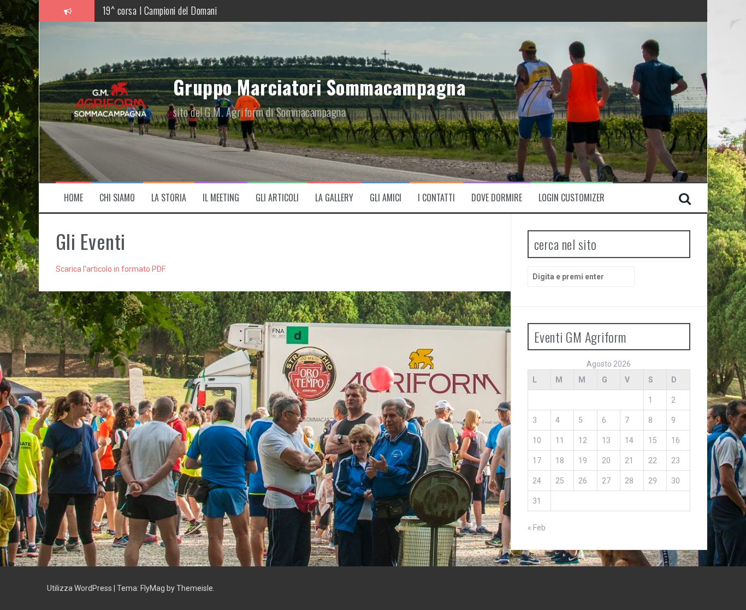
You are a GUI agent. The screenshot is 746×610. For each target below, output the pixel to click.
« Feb (537, 527)
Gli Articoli (277, 198)
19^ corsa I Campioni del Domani (160, 10)
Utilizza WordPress (80, 588)
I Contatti (436, 198)
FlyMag (152, 588)
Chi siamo (117, 198)
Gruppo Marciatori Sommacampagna (319, 87)
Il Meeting (221, 198)
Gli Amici (385, 198)
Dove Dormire (496, 198)
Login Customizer (571, 198)
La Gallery (334, 198)
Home (73, 198)
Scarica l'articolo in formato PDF (110, 269)
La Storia (168, 198)
